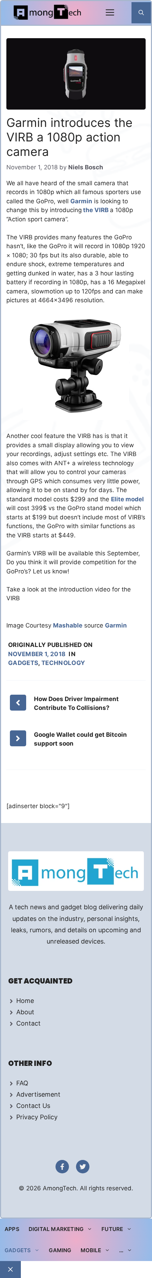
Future (112, 1229)
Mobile (91, 1250)
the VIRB (96, 210)
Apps (12, 1229)
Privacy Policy (37, 1117)
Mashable (67, 625)
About (25, 1012)
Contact (28, 1023)
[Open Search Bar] (141, 12)
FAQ (22, 1083)
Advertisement (38, 1094)
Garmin (81, 201)
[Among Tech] (48, 13)
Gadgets (23, 662)
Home (25, 1000)
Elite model (127, 499)
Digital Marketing (56, 1229)
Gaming (60, 1250)
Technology (63, 662)
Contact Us (33, 1105)
